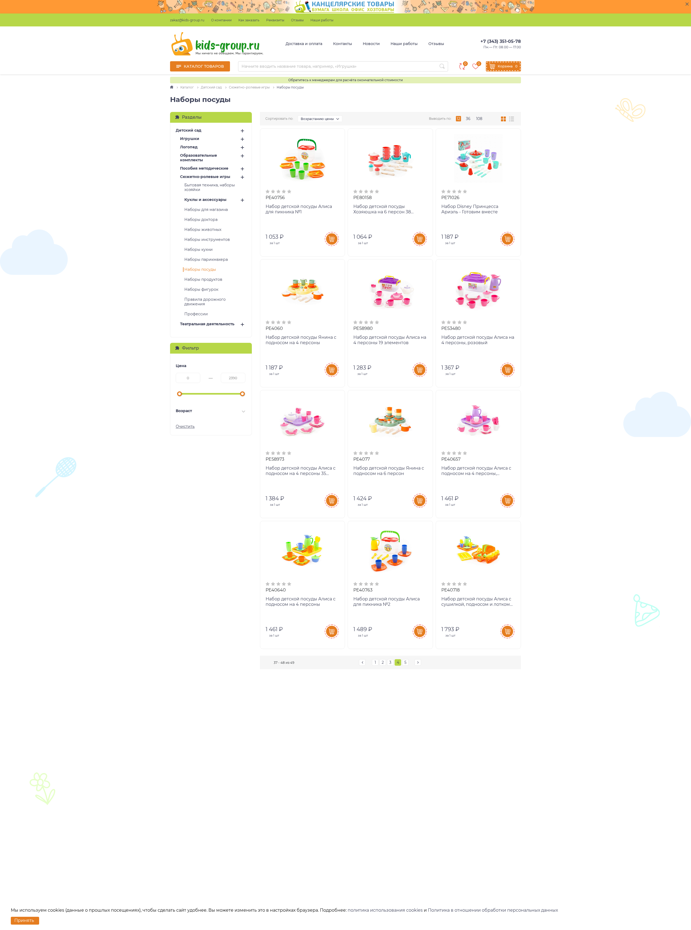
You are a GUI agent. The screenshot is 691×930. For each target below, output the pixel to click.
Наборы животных (202, 229)
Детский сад (188, 130)
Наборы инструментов (207, 239)
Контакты (342, 43)
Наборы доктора (201, 219)
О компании (221, 20)
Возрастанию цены (317, 119)
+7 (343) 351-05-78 (500, 41)
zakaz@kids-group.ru (187, 20)
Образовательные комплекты (198, 157)
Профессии (196, 314)
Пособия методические (204, 168)
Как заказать (248, 20)
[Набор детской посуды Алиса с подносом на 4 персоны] (303, 550)
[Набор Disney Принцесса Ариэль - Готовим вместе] (478, 158)
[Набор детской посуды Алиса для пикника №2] (390, 550)
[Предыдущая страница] (362, 662)
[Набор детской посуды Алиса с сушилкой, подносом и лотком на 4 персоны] (478, 550)
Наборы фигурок (201, 289)
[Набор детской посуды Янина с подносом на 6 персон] (390, 420)
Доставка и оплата (304, 43)
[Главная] (172, 87)
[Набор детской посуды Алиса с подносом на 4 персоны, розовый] (478, 420)
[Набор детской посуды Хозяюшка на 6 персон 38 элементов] (390, 158)
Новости (371, 43)
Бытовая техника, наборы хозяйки (209, 187)
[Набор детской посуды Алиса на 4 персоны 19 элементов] (390, 289)
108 (479, 118)
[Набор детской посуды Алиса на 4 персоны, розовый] (478, 289)
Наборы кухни (198, 249)
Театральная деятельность (207, 324)
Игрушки (189, 138)
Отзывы (297, 20)
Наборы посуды (200, 269)
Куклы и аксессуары (205, 199)
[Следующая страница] (418, 662)
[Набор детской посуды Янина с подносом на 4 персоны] (303, 289)
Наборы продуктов (203, 279)
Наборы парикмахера (206, 259)
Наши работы (321, 20)
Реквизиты (275, 20)
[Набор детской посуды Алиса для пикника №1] (303, 158)
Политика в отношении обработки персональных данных (493, 910)
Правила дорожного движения (205, 301)
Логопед (189, 147)
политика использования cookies (385, 910)
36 (468, 118)
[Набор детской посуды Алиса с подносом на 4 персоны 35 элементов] (303, 420)
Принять (24, 920)
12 (458, 118)
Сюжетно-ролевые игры (205, 177)
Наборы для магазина (206, 209)
